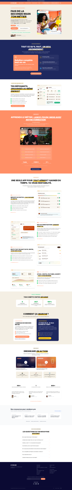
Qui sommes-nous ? (52, 471)
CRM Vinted (38, 466)
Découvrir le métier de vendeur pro (20, 338)
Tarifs (50, 466)
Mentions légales (57, 488)
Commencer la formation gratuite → (22, 336)
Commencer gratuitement (36, 73)
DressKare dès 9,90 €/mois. (36, 0)
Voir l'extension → (40, 238)
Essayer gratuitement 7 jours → (45, 338)
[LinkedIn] (36, 483)
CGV (53, 488)
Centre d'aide (28, 421)
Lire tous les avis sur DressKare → (36, 401)
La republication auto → (14, 262)
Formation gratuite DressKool (35, 421)
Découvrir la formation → (36, 169)
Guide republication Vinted (40, 470)
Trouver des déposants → (24, 28)
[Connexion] (60, 3)
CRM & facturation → (40, 285)
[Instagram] (33, 483)
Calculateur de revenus (43, 421)
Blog (37, 469)
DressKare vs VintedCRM (53, 470)
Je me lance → (14, 28)
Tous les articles (52, 469)
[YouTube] (38, 483)
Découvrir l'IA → (13, 212)
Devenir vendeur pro (52, 467)
